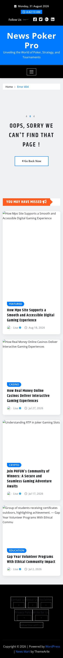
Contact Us (18, 599)
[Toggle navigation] (31, 71)
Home (9, 86)
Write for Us (41, 612)
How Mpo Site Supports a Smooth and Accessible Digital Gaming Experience (30, 315)
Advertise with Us (31, 625)
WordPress (52, 646)
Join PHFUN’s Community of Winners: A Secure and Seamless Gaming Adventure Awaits (29, 478)
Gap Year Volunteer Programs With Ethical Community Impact (31, 559)
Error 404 (23, 86)
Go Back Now (32, 161)
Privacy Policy (23, 612)
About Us (32, 599)
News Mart (23, 651)
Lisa (15, 327)
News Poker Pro (31, 40)
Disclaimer (45, 599)
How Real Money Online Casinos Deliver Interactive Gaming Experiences (28, 396)
